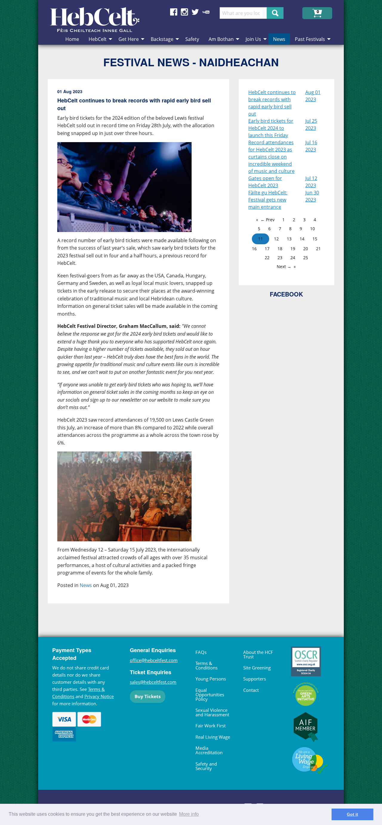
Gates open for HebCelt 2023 (265, 182)
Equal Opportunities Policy (209, 694)
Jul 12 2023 (311, 182)
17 (267, 248)
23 (280, 257)
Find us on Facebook (173, 12)
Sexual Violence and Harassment (212, 712)
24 (292, 257)
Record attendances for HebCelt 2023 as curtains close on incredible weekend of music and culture (271, 156)
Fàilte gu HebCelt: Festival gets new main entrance (267, 199)
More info (189, 814)
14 (302, 239)
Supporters (254, 679)
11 (260, 239)
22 (267, 257)
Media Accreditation (209, 750)
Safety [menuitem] (192, 39)
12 (276, 239)
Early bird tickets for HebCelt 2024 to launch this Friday (270, 128)
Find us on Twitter (195, 12)
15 (314, 239)
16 (254, 248)
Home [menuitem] (72, 39)
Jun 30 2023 (312, 196)
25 (305, 257)
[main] (143, 346)
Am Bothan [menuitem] (221, 39)
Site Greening (257, 668)
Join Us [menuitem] (253, 39)
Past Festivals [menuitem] (310, 39)
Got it (352, 814)
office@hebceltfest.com (154, 660)
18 (280, 248)
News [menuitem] (279, 39)
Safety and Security (206, 766)
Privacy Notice (99, 696)
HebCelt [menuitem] (98, 39)
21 (318, 248)
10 (312, 228)
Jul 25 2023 (311, 124)
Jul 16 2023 (311, 146)
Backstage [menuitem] (162, 39)
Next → (284, 266)
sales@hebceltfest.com (153, 682)
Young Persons (210, 679)
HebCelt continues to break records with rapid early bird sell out (272, 103)
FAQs (201, 652)
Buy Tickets (148, 696)
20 (305, 248)
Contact (251, 690)
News (86, 585)
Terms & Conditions (206, 665)
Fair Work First (210, 726)
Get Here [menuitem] (128, 39)
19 (292, 248)
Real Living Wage (212, 737)
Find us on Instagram (184, 12)
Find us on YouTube (206, 12)
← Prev (268, 219)
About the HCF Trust (258, 654)
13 (289, 239)
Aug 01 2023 (313, 96)
